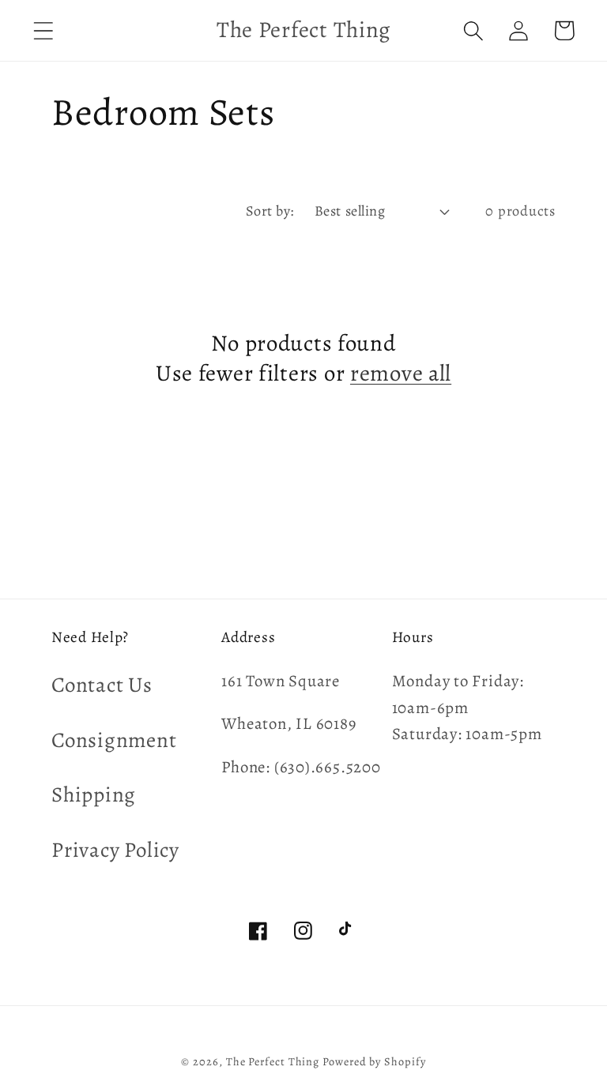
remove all (400, 373)
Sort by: (270, 210)
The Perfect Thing (272, 1061)
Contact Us (102, 684)
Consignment (114, 740)
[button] (43, 30)
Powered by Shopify (373, 1061)
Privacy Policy (115, 850)
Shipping (93, 794)
